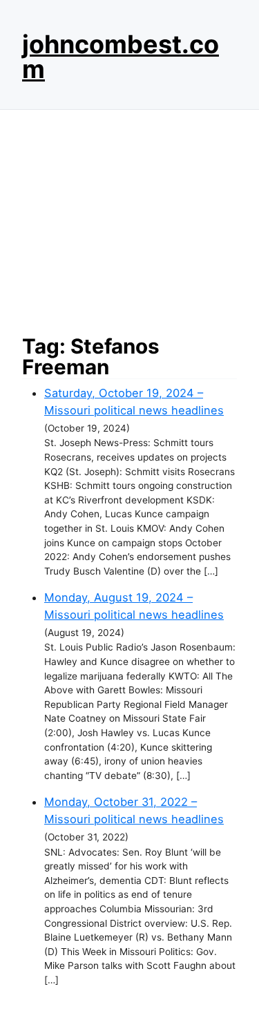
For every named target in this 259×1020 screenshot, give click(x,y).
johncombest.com (120, 56)
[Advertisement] (129, 218)
